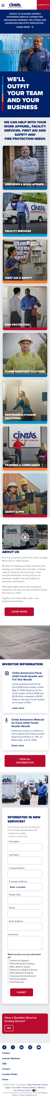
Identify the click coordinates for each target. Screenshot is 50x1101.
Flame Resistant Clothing (21, 963)
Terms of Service (26, 1095)
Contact (43, 5)
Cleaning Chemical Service (22, 976)
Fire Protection (16, 982)
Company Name (17, 868)
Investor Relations (11, 1058)
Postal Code (15, 894)
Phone (12, 907)
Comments (13, 934)
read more (18, 708)
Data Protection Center (38, 1084)
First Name (14, 841)
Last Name (14, 854)
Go (9, 1028)
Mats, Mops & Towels (19, 966)
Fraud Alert (16, 1087)
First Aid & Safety (18, 979)
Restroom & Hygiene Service (23, 969)
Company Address (18, 881)
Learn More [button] (19, 611)
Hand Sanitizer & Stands (21, 972)
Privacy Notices (29, 1087)
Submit (21, 992)
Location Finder (10, 1074)
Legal (7, 1087)
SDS (4, 1063)
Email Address (16, 921)
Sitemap (41, 1087)
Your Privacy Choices (22, 1090)
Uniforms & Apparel (19, 960)
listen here (22, 745)
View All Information (25, 760)
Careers (6, 1068)
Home (5, 1079)
